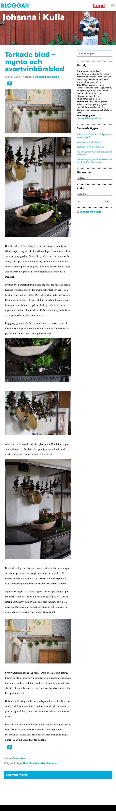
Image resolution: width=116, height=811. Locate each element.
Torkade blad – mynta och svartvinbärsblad (34, 61)
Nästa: (8, 758)
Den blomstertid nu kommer (40, 763)
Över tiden (18, 758)
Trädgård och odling (47, 76)
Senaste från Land (90, 211)
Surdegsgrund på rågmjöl (89, 142)
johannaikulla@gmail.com (89, 118)
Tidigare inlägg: (13, 763)
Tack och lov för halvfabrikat (90, 146)
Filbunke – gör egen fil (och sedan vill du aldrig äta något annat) (94, 161)
